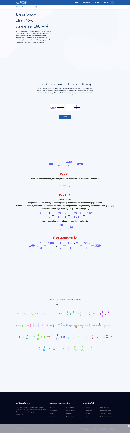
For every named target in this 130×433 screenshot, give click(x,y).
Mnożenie (52, 414)
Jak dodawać (87, 407)
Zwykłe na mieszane (106, 417)
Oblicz (65, 116)
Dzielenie (52, 417)
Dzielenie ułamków (27, 7)
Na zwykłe (69, 414)
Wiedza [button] (97, 2)
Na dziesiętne (70, 417)
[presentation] (37, 7)
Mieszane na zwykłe (106, 414)
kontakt (106, 2)
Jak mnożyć (86, 414)
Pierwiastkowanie (71, 410)
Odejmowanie (53, 410)
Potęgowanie (70, 407)
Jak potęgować (104, 407)
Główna (76, 2)
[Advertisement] (65, 58)
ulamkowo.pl (21, 2)
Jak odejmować (87, 410)
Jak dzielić (86, 417)
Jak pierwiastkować (105, 410)
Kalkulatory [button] (86, 2)
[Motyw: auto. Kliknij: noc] (112, 2)
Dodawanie (53, 407)
